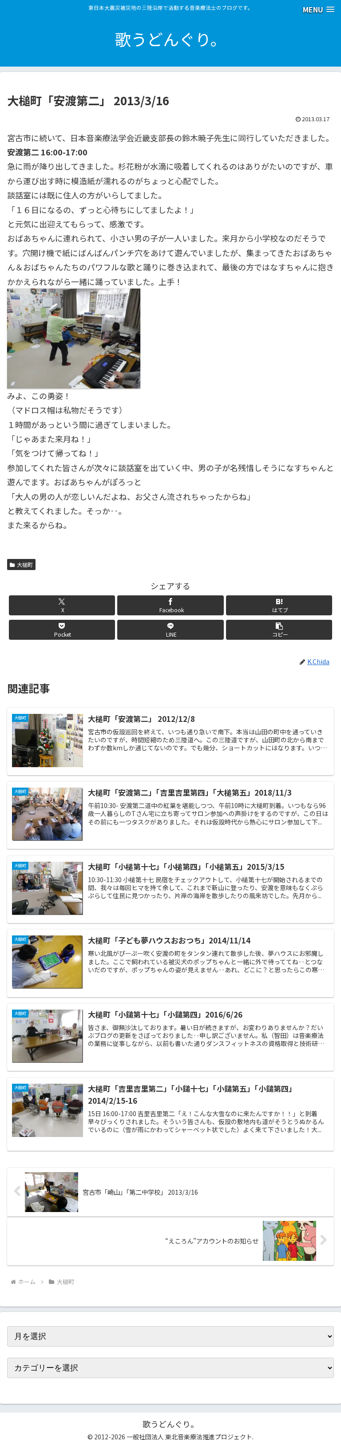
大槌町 (25, 564)
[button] (279, 630)
